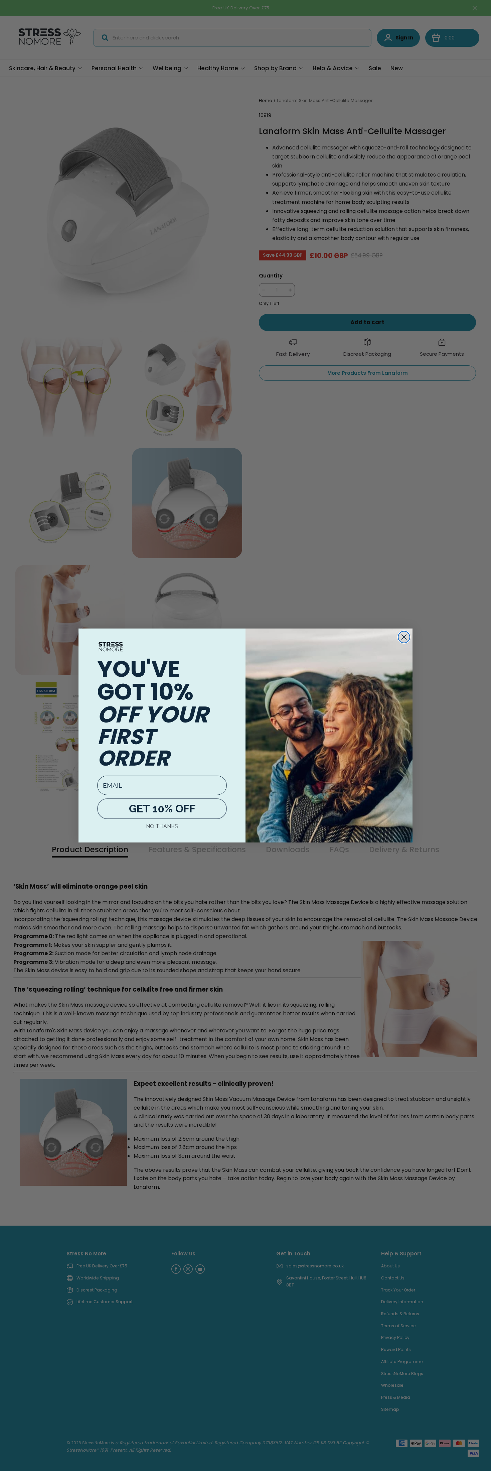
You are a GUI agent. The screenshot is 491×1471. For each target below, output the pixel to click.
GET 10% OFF (162, 808)
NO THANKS (162, 826)
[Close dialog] (404, 637)
